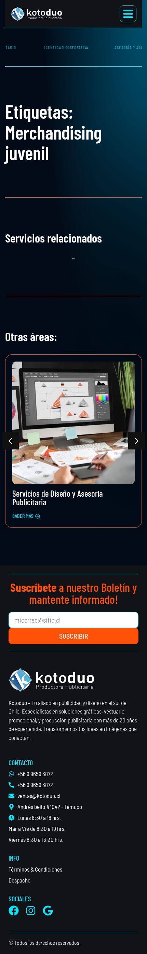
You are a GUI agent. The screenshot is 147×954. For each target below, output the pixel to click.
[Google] (48, 910)
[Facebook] (14, 910)
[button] (10, 440)
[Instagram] (31, 910)
